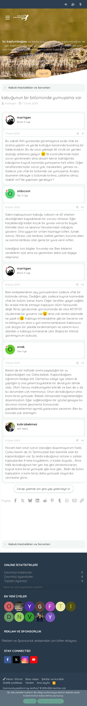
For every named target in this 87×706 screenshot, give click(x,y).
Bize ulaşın (32, 679)
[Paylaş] (77, 133)
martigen (10, 103)
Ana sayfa (43, 682)
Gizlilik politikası (12, 682)
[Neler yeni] (80, 4)
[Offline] (6, 117)
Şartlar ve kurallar (53, 679)
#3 (82, 284)
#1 (83, 133)
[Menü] (7, 18)
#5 (82, 440)
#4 (82, 362)
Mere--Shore (13, 679)
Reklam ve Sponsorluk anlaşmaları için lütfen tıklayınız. (39, 641)
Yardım (29, 682)
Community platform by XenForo (34, 688)
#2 (82, 207)
